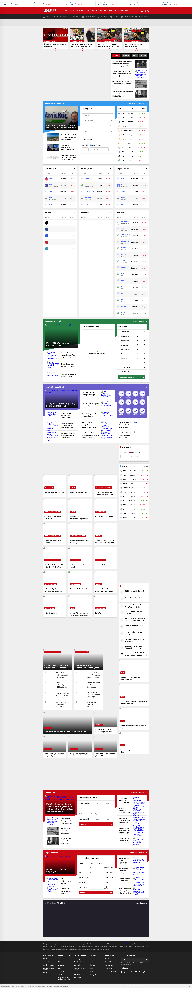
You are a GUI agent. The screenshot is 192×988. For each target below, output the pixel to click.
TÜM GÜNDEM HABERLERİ (136, 792)
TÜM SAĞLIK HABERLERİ (137, 852)
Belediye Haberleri (48, 965)
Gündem (64, 10)
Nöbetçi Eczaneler (111, 971)
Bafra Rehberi (123, 10)
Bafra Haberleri (47, 959)
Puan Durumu (142, 16)
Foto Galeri (108, 968)
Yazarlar (115, 16)
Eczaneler (104, 16)
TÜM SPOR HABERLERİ (137, 321)
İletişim (92, 968)
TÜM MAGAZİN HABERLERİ (136, 387)
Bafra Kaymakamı (79, 959)
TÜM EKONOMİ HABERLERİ (136, 103)
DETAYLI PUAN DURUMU (127, 377)
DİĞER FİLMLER (140, 903)
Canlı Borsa (75, 16)
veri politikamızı (56, 986)
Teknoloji (112, 10)
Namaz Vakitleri (90, 16)
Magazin (103, 10)
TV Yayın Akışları (110, 965)
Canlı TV (49, 16)
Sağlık (94, 10)
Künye (92, 971)
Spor (88, 10)
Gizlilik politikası (95, 962)
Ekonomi (80, 10)
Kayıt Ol (107, 974)
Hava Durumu (61, 16)
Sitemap (92, 965)
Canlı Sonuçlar (128, 16)
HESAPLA (83, 824)
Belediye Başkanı (79, 962)
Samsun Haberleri (48, 962)
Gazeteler (108, 959)
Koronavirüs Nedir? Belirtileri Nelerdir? (64, 978)
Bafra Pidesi (77, 977)
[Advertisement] (80, 459)
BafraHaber (128, 944)
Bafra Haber (46, 973)
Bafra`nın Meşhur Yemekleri (79, 973)
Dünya (72, 10)
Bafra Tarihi (77, 965)
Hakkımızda (93, 959)
